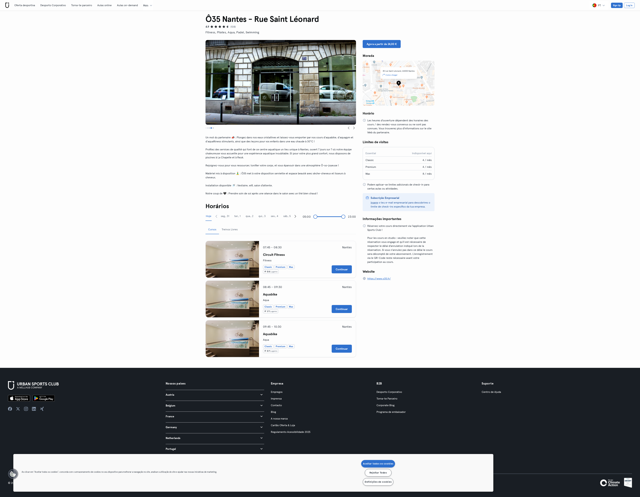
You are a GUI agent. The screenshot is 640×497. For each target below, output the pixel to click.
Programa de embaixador (391, 412)
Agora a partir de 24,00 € (382, 44)
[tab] (209, 128)
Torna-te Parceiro (386, 398)
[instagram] (26, 409)
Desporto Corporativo (53, 5)
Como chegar (392, 75)
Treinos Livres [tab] (230, 229)
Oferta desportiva (24, 5)
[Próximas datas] (295, 216)
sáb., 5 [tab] (287, 216)
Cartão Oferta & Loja (283, 425)
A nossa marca (279, 418)
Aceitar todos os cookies (378, 463)
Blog (273, 412)
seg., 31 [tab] (225, 216)
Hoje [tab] (208, 216)
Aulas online (104, 5)
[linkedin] (34, 409)
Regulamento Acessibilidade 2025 (290, 432)
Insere (374, 202)
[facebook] (10, 409)
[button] (215, 394)
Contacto (276, 405)
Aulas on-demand (127, 5)
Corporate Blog (385, 405)
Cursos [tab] (212, 229)
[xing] (42, 409)
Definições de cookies (378, 481)
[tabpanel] (281, 297)
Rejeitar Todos (378, 472)
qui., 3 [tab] (262, 216)
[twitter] (18, 409)
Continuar (342, 269)
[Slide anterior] (349, 128)
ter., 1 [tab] (237, 216)
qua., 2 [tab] (249, 216)
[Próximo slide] (354, 128)
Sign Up (617, 5)
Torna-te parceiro (81, 5)
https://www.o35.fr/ (379, 278)
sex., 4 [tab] (274, 216)
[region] (253, 473)
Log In (629, 5)
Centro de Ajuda (491, 392)
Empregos (276, 392)
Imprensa (276, 398)
